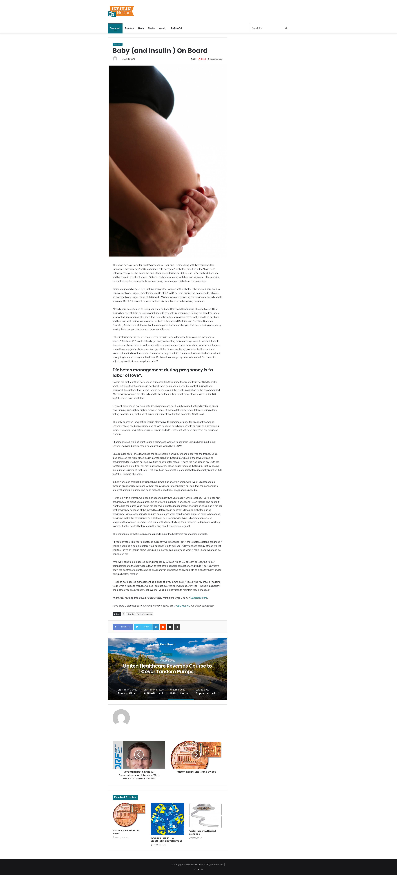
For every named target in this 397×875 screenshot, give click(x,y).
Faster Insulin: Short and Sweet (126, 832)
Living (141, 28)
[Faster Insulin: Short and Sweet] (129, 815)
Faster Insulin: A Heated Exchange (202, 832)
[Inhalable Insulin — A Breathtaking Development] (167, 819)
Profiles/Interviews (144, 614)
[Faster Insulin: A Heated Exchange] (205, 815)
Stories (151, 28)
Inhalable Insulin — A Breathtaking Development (166, 839)
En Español (176, 28)
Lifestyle (130, 614)
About (162, 28)
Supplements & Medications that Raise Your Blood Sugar (167, 669)
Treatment (115, 28)
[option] (167, 669)
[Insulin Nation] (121, 11)
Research (129, 28)
